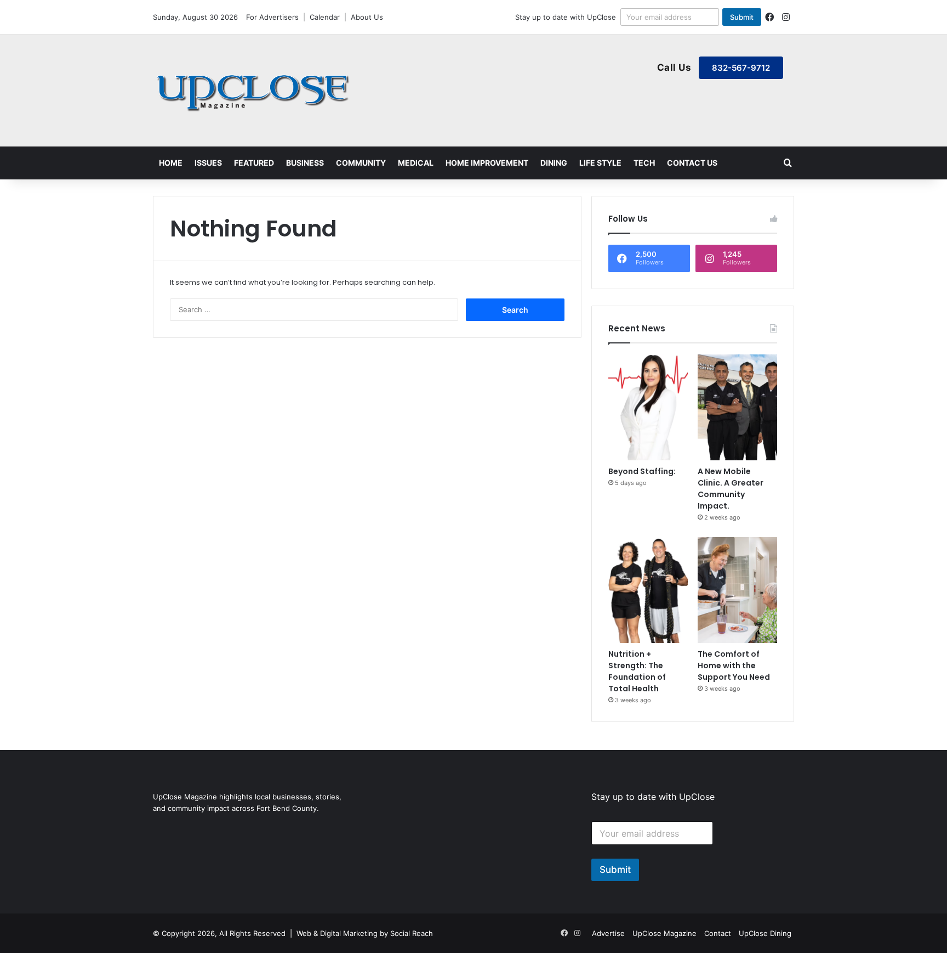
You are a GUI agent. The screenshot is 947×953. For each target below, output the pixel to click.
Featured (254, 162)
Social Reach (411, 933)
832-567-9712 (741, 68)
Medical (415, 162)
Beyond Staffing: (642, 471)
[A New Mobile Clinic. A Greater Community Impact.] (737, 407)
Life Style (600, 162)
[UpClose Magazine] (254, 91)
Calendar (325, 17)
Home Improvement (487, 162)
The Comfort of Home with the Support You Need (734, 666)
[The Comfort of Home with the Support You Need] (737, 590)
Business (305, 162)
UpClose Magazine (664, 933)
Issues (208, 162)
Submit (742, 17)
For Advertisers (272, 17)
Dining (553, 162)
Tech (644, 162)
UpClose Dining (765, 933)
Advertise (608, 933)
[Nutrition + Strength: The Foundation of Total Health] (648, 590)
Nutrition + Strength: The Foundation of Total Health (637, 671)
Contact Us (692, 162)
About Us (367, 17)
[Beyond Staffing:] (648, 407)
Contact (717, 933)
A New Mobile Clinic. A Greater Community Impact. (730, 488)
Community (361, 162)
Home (170, 162)
